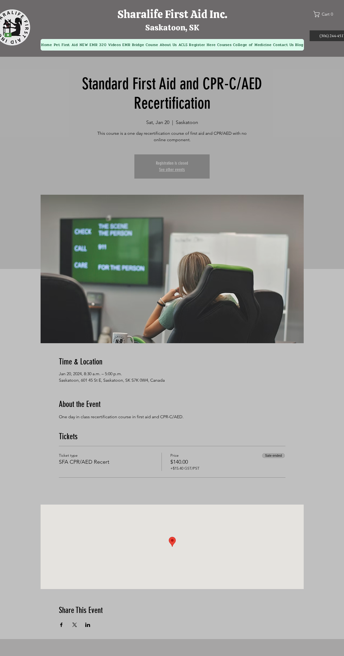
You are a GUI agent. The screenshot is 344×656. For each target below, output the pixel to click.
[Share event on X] (74, 625)
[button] (325, 14)
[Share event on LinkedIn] (87, 625)
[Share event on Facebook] (61, 625)
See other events (172, 169)
